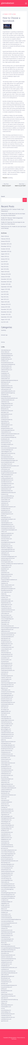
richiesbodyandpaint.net (7, 355)
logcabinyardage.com (6, 828)
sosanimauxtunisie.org (6, 419)
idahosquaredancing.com (7, 497)
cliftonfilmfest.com (6, 485)
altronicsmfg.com (5, 376)
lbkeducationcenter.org (7, 574)
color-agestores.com (6, 592)
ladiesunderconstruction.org (8, 453)
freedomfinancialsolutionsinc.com (9, 860)
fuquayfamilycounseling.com (8, 996)
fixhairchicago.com (5, 791)
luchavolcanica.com (6, 759)
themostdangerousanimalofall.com (10, 627)
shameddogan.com (5, 821)
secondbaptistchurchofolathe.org (9, 999)
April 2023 (3, 299)
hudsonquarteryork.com (7, 941)
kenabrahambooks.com (7, 654)
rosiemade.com (5, 521)
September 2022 (5, 317)
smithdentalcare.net (6, 1015)
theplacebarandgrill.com (7, 779)
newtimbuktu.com (5, 375)
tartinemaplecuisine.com (7, 704)
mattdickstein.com (5, 834)
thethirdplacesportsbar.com (8, 932)
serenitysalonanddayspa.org (8, 364)
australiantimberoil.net (7, 457)
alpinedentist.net (5, 423)
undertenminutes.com (6, 369)
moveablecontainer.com (7, 444)
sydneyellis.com (5, 553)
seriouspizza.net (5, 800)
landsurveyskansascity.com (7, 871)
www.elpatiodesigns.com (7, 939)
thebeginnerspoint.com (7, 617)
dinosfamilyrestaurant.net (7, 458)
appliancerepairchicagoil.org (8, 393)
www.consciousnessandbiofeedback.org (11, 919)
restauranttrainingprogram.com (9, 556)
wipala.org (3, 594)
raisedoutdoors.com (6, 489)
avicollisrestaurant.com (7, 775)
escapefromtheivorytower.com (9, 473)
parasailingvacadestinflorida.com (9, 973)
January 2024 (4, 276)
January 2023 (4, 307)
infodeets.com (4, 360)
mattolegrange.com (6, 718)
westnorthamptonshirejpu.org (8, 437)
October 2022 (4, 314)
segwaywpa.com (5, 814)
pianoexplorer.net (5, 924)
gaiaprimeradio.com (6, 711)
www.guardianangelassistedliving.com (10, 948)
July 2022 (3, 322)
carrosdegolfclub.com (6, 464)
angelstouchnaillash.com (7, 533)
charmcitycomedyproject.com (8, 683)
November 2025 (5, 246)
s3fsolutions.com (5, 469)
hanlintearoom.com (6, 980)
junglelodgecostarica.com (7, 720)
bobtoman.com (5, 417)
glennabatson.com (5, 640)
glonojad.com (4, 674)
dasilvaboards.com (5, 638)
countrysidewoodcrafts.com (8, 391)
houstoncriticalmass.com (7, 626)
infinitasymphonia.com (6, 663)
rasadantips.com (5, 373)
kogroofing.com (5, 421)
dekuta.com (4, 908)
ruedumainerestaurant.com (8, 670)
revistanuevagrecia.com (7, 675)
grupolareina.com (5, 446)
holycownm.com (5, 761)
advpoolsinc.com (5, 782)
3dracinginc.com (5, 624)
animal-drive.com (5, 805)
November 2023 (5, 281)
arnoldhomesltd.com (6, 481)
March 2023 (4, 302)
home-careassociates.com (7, 585)
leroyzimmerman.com (6, 987)
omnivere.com (4, 371)
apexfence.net (4, 1021)
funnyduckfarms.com (6, 981)
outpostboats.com (6, 599)
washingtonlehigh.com (6, 901)
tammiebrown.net (5, 713)
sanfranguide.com (5, 620)
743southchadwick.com (7, 474)
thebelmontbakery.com (7, 387)
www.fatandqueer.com (6, 868)
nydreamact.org (5, 401)
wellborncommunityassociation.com (10, 433)
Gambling (10, 177)
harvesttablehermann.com (7, 462)
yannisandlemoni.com (6, 512)
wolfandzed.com (5, 907)
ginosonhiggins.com (6, 729)
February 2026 (4, 239)
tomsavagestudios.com (7, 562)
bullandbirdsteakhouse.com (8, 885)
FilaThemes (14, 1039)
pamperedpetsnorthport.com (8, 519)
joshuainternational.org (7, 844)
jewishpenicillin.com (6, 560)
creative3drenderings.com (7, 825)
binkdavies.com (5, 650)
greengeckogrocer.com (6, 546)
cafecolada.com (5, 613)
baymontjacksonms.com (7, 736)
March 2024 (4, 271)
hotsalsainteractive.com (7, 362)
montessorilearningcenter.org (8, 958)
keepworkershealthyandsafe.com (9, 398)
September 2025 (5, 251)
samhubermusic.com (6, 1019)
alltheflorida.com (5, 965)
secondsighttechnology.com (8, 542)
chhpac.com (4, 1003)
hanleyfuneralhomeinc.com (8, 526)
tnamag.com (4, 807)
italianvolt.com (5, 505)
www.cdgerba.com (5, 944)
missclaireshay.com (6, 350)
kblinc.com (3, 515)
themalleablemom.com (7, 697)
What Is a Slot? (6, 184)
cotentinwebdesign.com (7, 449)
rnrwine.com (4, 992)
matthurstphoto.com (6, 964)
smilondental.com (5, 537)
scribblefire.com (5, 581)
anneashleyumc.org (6, 869)
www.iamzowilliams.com (7, 921)
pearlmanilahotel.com (6, 414)
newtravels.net (5, 384)
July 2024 (3, 261)
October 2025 (4, 249)
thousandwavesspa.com (7, 770)
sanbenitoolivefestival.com (8, 610)
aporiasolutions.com (6, 812)
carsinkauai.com (5, 969)
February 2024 (4, 274)
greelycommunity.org (6, 668)
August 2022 (4, 319)
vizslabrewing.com (5, 508)
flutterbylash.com (5, 978)
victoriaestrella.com (6, 768)
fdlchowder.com (5, 882)
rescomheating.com (6, 1010)
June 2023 (3, 294)
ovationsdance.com (6, 567)
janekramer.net (5, 706)
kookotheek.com (5, 426)
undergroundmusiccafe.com (8, 1017)
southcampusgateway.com (7, 430)
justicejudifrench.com (6, 693)
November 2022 (5, 312)
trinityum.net (4, 928)
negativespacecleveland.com (8, 741)
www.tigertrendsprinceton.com (9, 850)
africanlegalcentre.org (6, 665)
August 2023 (4, 289)
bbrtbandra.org (4, 409)
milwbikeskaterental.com (7, 734)
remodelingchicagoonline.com (8, 892)
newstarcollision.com (6, 538)
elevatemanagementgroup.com (9, 985)
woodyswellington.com (7, 935)
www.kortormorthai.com (7, 866)
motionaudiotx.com (6, 1006)
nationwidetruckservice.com (8, 763)
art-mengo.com (5, 709)
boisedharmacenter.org (6, 590)
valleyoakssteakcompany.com (8, 787)
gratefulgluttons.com (6, 604)
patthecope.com (5, 796)
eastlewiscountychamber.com (8, 633)
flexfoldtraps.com (5, 862)
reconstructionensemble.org (8, 755)
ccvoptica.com (4, 900)
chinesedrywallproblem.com (8, 747)
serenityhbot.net (5, 843)
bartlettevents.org (6, 442)
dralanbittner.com (5, 510)
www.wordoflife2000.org (7, 496)
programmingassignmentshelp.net (9, 380)
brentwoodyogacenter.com (8, 894)
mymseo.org (4, 1001)
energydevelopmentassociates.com (10, 465)
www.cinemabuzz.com (6, 910)
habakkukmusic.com (6, 839)
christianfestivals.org (6, 722)
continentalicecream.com (7, 647)
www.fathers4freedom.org (8, 852)
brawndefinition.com (6, 645)
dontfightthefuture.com (7, 480)
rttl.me (3, 1008)
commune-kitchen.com (6, 656)
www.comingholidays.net (7, 618)
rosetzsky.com (4, 672)
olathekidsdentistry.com (7, 524)
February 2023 (4, 304)
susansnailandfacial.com (7, 846)
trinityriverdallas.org (6, 576)
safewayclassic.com (6, 389)
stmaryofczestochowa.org (7, 691)
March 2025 (4, 256)
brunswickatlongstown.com (8, 702)
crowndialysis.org (5, 554)
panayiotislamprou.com (7, 428)
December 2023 (5, 279)
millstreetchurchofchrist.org (8, 971)
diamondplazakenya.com (7, 951)
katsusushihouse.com (6, 667)
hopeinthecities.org (6, 602)
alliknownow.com (5, 631)
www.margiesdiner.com (7, 880)
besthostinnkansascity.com (8, 1013)
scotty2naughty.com (6, 679)
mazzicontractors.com (6, 930)
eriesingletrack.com (6, 517)
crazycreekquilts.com (6, 649)
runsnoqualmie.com (6, 876)
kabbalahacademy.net (6, 535)
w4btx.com (4, 531)
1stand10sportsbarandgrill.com (9, 530)
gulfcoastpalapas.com (6, 816)
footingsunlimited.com (7, 875)
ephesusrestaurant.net (6, 933)
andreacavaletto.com (6, 586)
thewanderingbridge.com (7, 695)
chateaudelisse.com (6, 432)
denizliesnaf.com (5, 793)
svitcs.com (3, 798)
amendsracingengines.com (7, 864)
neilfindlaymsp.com (6, 773)
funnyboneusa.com (6, 752)
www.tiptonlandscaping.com (8, 896)
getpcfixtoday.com (5, 407)
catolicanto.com (5, 572)
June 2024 (3, 264)
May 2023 (3, 297)
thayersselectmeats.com (7, 811)
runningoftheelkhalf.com (7, 855)
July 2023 (3, 291)
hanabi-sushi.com (5, 905)
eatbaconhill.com (5, 378)
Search (3, 196)
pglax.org (3, 739)
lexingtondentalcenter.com (8, 551)
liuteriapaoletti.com (6, 743)
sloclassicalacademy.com (7, 636)
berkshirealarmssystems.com (8, 506)
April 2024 (3, 269)
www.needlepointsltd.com (7, 884)
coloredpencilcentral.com (7, 483)
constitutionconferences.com (8, 795)
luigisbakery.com (5, 903)
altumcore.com (5, 804)
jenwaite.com (4, 983)
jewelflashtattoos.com (7, 405)
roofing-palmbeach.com (7, 478)
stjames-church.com (6, 677)
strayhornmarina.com (6, 642)
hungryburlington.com (6, 700)
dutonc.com (4, 715)
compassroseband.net (6, 802)
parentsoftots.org (5, 823)
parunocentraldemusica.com (8, 946)
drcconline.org (4, 777)
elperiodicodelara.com (6, 353)
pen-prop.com (4, 848)
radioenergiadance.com (6, 425)
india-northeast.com (6, 476)
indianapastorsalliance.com (8, 786)
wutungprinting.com (6, 731)
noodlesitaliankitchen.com (7, 400)
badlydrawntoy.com (6, 836)
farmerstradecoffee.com (7, 827)
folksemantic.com (5, 501)
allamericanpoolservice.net (8, 558)
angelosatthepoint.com (7, 784)
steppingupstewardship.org (7, 898)
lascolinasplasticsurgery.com (8, 887)
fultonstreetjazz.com (6, 441)
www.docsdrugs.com (6, 878)
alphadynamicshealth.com (7, 976)
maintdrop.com (5, 416)
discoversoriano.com (6, 615)
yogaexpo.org (4, 583)
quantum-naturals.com (7, 957)
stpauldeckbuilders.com (7, 873)
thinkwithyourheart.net (7, 490)
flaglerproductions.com (7, 643)
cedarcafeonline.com (6, 366)
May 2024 (3, 266)
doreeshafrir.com (5, 681)
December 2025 (5, 244)
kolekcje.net (4, 570)
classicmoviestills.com (6, 611)
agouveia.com (4, 997)
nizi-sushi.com (4, 707)
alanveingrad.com (5, 727)
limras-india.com (5, 352)
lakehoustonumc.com (6, 837)
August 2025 (4, 254)
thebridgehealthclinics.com (7, 818)
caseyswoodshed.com (6, 789)
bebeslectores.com (6, 455)
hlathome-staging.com (7, 547)
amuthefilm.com (5, 658)
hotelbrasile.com (5, 439)
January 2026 (4, 241)
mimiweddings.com (6, 1012)
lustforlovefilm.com (6, 659)
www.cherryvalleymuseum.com (9, 448)
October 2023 (4, 284)
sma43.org (3, 891)
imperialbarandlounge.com (7, 487)
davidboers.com (5, 830)
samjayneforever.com (6, 962)
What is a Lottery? (20, 184)
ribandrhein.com (5, 569)
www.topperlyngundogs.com (8, 853)
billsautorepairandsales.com (8, 955)
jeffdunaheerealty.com (7, 857)
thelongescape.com (6, 716)
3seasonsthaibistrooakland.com (9, 579)
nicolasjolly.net (5, 661)
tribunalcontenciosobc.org (7, 634)
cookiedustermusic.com (7, 754)
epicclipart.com (5, 412)
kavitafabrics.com (5, 757)
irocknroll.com (4, 494)
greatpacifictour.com (6, 766)
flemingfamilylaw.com (6, 990)
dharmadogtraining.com (7, 1005)
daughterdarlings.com (6, 359)
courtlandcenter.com (6, 771)
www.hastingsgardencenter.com (9, 923)
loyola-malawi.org (5, 595)
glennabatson (7, 2)
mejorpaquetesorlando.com (8, 528)
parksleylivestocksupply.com (8, 588)
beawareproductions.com (7, 684)
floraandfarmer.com (6, 467)
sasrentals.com (5, 540)
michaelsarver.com (5, 544)
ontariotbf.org (4, 394)
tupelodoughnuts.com (6, 522)
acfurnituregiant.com (6, 368)
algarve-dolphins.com (6, 725)
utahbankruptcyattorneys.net (8, 492)
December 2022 (5, 309)
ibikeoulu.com (4, 688)
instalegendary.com (6, 396)
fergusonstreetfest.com (7, 960)
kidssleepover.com (5, 382)
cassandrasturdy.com (6, 608)
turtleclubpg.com (5, 764)
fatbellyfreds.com (5, 937)
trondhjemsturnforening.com (8, 949)
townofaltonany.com (6, 738)
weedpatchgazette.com (7, 513)
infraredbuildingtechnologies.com (9, 460)
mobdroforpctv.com (6, 606)
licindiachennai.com (6, 357)
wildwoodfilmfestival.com (7, 435)
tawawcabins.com (5, 499)
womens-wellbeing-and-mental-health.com (12, 563)
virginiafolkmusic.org (6, 565)
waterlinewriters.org (6, 820)
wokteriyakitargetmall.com (8, 549)
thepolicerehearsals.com (7, 629)
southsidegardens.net (6, 926)
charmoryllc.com (5, 622)
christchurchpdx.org (6, 652)
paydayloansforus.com (6, 385)
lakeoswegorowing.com (7, 994)
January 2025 (4, 259)
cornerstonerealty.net (6, 917)
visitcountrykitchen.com (7, 723)
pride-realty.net (5, 974)
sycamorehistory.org (6, 916)
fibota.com (4, 942)
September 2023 (5, 286)
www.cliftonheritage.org (7, 889)
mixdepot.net (4, 912)
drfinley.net (4, 989)
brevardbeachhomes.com (7, 471)
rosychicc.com (4, 597)
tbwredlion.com (5, 953)
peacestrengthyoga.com (7, 859)
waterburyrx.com (5, 780)
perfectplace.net (5, 578)
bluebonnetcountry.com (7, 410)
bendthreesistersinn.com (7, 748)
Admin (14, 14)
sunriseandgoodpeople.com (8, 745)
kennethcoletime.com (6, 699)
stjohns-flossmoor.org (6, 750)
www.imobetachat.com (7, 832)
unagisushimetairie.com (7, 403)
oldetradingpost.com (6, 451)
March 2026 (4, 236)
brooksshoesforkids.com (7, 809)
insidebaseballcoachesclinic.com (9, 967)
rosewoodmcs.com (6, 914)
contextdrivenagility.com (7, 686)
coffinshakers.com (5, 690)
